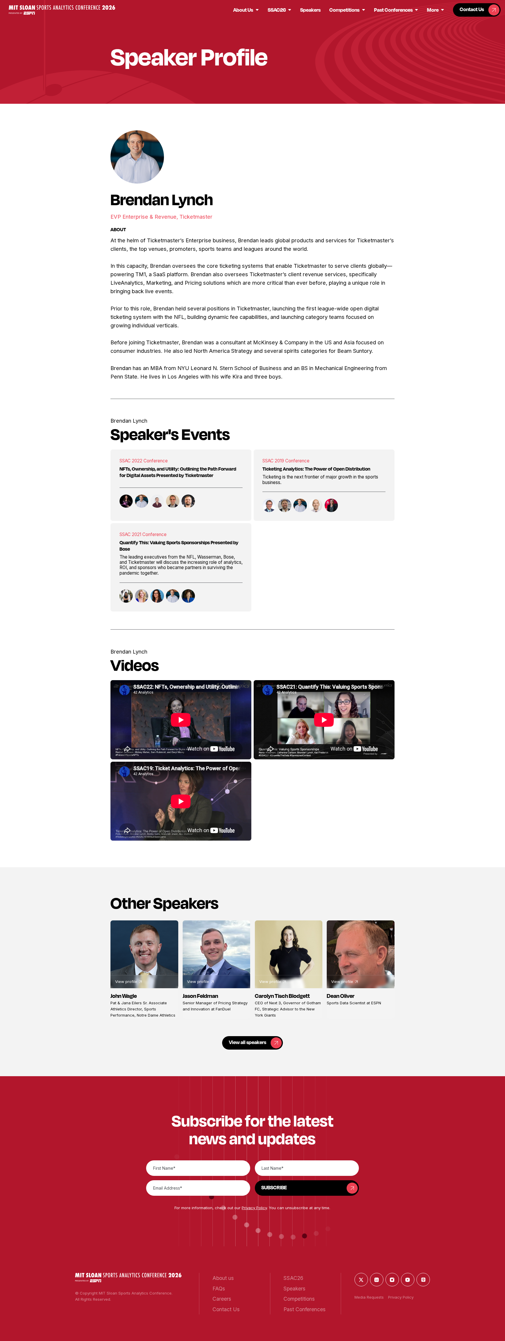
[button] (62, 9)
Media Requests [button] (369, 1297)
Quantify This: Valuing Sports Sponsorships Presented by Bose (179, 546)
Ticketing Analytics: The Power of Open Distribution (316, 469)
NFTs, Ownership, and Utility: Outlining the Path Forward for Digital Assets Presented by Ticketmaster (178, 472)
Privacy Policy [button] (254, 1207)
